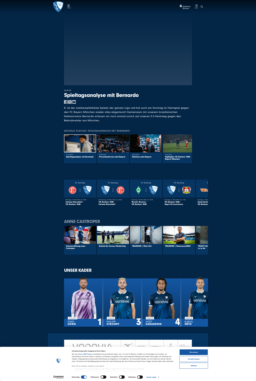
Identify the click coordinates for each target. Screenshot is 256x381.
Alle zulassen (193, 352)
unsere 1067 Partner (85, 354)
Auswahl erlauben (194, 359)
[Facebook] (66, 102)
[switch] (103, 377)
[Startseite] (58, 6)
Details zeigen (151, 377)
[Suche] (202, 6)
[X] (70, 102)
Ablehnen (194, 366)
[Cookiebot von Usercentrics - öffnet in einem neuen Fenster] (58, 377)
